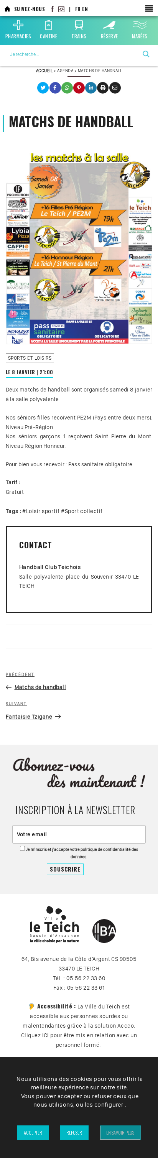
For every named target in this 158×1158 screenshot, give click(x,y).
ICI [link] (45, 1035)
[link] (7, 9)
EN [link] (85, 9)
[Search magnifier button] (146, 54)
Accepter (33, 1132)
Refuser (74, 1132)
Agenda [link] (65, 70)
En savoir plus (120, 1132)
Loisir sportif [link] (43, 511)
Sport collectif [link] (84, 511)
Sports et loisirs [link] (30, 358)
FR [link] (78, 9)
